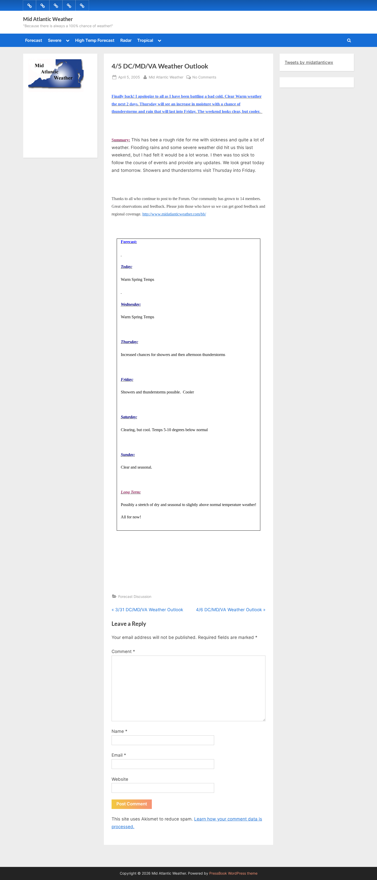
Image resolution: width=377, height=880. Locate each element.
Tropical (145, 40)
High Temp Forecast (94, 40)
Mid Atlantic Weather (48, 19)
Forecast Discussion (134, 596)
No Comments (204, 77)
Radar (126, 40)
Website (120, 779)
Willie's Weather (49, 150)
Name (119, 731)
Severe (54, 40)
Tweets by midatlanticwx (309, 62)
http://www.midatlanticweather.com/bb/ (174, 214)
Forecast (33, 40)
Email (119, 755)
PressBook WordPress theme (233, 873)
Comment (123, 651)
